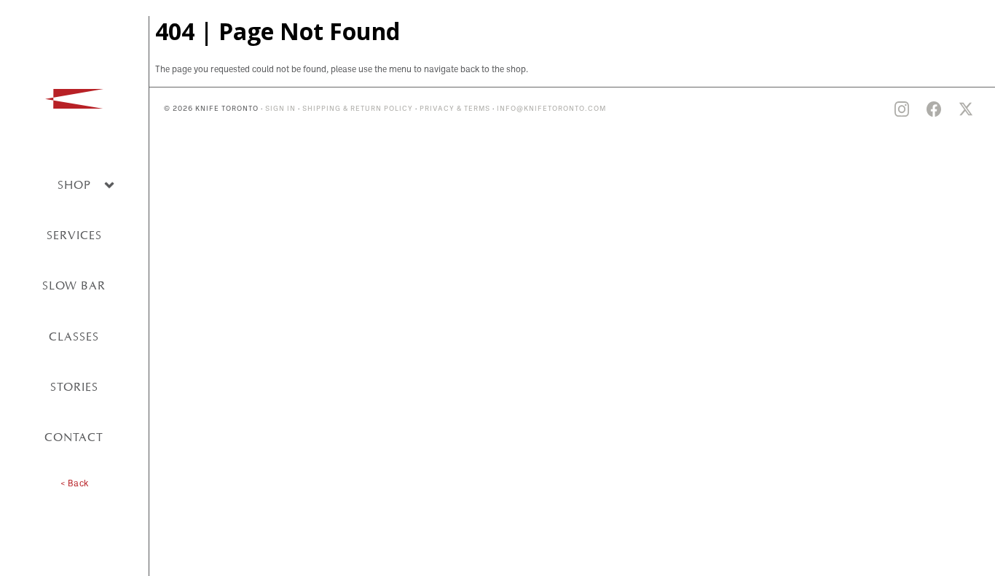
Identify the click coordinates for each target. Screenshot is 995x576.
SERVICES (74, 235)
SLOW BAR (74, 285)
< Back (74, 484)
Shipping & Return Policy (357, 109)
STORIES (74, 387)
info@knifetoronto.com (551, 109)
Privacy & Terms (455, 109)
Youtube (869, 109)
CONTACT (73, 437)
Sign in (280, 109)
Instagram (901, 109)
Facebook (933, 109)
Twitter (965, 109)
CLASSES (74, 336)
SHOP (74, 185)
